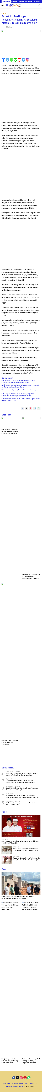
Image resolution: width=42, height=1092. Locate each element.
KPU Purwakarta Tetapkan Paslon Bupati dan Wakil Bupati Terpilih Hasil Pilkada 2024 (20, 842)
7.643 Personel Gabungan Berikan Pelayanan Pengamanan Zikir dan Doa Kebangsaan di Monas (22, 796)
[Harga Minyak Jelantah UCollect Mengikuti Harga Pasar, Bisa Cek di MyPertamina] (11, 979)
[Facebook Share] (22, 408)
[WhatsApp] (28, 1078)
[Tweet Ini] (26, 408)
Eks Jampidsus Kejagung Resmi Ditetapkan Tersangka (19, 390)
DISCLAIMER (34, 1084)
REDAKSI (6, 1084)
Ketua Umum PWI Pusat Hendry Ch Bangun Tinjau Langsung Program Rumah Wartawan (18, 897)
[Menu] (3, 5)
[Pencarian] (39, 5)
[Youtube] (19, 60)
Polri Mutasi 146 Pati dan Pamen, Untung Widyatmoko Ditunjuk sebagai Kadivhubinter (20, 781)
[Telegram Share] (34, 408)
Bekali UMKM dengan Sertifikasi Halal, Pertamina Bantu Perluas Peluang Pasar (22, 789)
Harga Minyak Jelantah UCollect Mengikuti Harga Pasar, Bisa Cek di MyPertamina (10, 1061)
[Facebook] (3, 60)
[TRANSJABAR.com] (13, 5)
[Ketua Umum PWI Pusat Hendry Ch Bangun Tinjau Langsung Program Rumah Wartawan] (21, 883)
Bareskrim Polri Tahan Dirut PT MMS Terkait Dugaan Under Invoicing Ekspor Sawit (20, 399)
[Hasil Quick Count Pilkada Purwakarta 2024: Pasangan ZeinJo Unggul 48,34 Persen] (7, 850)
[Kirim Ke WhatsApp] (38, 408)
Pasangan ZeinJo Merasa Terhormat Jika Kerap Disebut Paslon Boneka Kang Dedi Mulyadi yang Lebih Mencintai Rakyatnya (26, 859)
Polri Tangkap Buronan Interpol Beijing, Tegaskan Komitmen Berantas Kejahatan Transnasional (18, 395)
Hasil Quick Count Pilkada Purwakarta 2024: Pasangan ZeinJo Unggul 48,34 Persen (25, 849)
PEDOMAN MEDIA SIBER (20, 1084)
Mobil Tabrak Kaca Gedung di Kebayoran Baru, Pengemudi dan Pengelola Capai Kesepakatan (20, 386)
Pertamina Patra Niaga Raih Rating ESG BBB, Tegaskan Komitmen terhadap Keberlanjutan (31, 1061)
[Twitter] (7, 60)
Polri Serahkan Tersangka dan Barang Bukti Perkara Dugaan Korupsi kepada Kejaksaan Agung (18, 381)
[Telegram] (23, 60)
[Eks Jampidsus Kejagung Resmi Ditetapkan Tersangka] (11, 661)
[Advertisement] (21, 98)
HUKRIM (4, 13)
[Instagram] (27, 60)
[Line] (15, 60)
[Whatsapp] (11, 60)
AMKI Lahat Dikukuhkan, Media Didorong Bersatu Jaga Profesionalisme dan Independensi (22, 774)
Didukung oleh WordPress (14, 1086)
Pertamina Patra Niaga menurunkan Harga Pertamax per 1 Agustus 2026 (23, 804)
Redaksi (8, 26)
